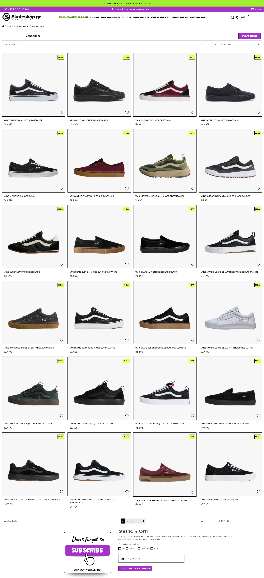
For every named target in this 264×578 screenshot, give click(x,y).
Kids (156, 548)
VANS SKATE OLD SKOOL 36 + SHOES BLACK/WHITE (160, 424)
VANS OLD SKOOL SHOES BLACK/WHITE (23, 120)
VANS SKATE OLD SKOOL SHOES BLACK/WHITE (92, 348)
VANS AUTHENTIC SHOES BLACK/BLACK (220, 120)
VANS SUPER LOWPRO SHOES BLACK (22, 272)
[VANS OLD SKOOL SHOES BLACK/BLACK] (99, 84)
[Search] (232, 17)
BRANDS (180, 17)
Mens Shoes (39, 26)
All (123, 548)
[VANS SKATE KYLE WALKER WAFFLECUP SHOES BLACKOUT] (33, 464)
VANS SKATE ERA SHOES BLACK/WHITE (220, 499)
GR (5, 9)
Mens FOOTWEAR (21, 26)
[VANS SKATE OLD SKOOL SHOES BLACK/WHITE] (99, 312)
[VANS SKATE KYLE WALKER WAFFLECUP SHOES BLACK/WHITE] (99, 464)
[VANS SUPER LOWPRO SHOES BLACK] (33, 236)
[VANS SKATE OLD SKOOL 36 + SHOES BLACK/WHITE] (164, 388)
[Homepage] (3, 26)
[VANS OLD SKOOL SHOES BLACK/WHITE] (33, 84)
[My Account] (243, 17)
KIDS (126, 17)
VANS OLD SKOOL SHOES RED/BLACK (153, 120)
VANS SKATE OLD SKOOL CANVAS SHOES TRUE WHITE (227, 348)
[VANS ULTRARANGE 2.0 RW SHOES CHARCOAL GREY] (230, 160)
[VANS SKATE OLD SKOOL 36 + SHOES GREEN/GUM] (33, 388)
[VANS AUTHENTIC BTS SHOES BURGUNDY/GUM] (99, 160)
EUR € (25, 9)
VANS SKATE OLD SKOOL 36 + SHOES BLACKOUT (92, 424)
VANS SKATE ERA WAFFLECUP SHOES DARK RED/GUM (161, 500)
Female (145, 548)
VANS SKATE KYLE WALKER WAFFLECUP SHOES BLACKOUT (32, 499)
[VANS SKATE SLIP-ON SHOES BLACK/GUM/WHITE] (99, 236)
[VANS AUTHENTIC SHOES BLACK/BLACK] (230, 84)
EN (12, 9)
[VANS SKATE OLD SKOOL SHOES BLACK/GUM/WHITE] (164, 312)
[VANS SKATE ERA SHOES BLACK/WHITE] (230, 464)
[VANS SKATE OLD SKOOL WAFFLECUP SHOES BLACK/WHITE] (230, 236)
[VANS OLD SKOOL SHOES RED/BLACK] (164, 84)
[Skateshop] (22, 17)
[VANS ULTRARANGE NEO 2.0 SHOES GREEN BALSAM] (164, 160)
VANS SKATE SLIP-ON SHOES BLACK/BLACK (156, 272)
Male (131, 548)
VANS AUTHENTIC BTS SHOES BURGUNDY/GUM (92, 196)
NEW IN (197, 17)
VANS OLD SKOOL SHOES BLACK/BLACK (89, 120)
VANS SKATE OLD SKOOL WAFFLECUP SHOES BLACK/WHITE (229, 272)
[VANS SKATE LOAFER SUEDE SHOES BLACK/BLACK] (230, 388)
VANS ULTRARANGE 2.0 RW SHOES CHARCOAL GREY (226, 196)
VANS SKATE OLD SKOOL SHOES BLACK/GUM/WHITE (160, 348)
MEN (94, 17)
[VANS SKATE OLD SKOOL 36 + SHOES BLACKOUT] (99, 388)
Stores (258, 9)
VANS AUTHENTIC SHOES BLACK (19, 196)
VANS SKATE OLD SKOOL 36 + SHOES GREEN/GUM (28, 424)
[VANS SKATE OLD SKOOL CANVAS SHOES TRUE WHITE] (230, 312)
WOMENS (110, 17)
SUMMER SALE (73, 17)
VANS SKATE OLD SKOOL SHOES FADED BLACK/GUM (29, 348)
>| (143, 521)
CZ (18, 9)
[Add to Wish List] (61, 112)
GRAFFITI (160, 17)
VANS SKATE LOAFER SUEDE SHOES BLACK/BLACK (225, 424)
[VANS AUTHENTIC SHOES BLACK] (33, 160)
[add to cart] (248, 17)
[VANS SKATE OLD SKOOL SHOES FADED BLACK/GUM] (33, 312)
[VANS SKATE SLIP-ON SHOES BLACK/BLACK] (164, 236)
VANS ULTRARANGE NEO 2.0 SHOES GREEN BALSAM (160, 196)
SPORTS (141, 17)
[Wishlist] (237, 17)
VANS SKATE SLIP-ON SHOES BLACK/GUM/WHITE (93, 272)
